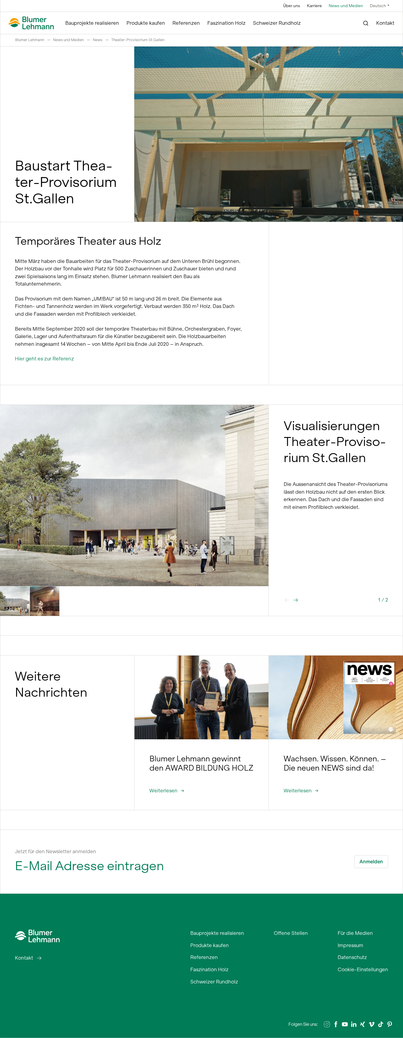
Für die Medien (355, 933)
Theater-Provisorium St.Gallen (137, 40)
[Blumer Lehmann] (31, 23)
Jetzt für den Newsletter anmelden (55, 851)
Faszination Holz (226, 23)
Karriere (314, 5)
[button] (295, 600)
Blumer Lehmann (29, 40)
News (97, 40)
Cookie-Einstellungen (363, 969)
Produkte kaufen (145, 23)
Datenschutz (352, 957)
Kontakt (385, 23)
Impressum (350, 945)
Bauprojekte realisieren (92, 23)
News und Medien (346, 5)
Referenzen (186, 23)
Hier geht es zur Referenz (44, 359)
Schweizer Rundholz (277, 23)
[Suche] (366, 23)
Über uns (291, 5)
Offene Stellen (291, 933)
